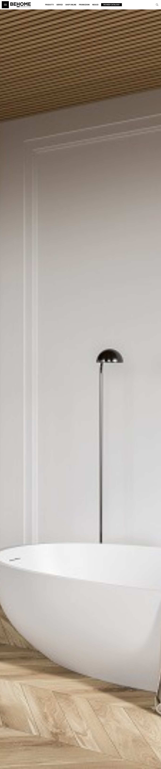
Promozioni (84, 5)
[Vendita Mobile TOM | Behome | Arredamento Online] (20, 8)
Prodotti (49, 5)
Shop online (70, 5)
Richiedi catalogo (111, 5)
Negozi (95, 5)
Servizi (59, 5)
